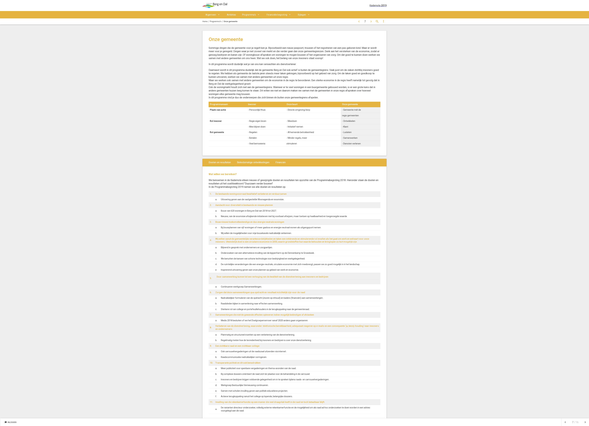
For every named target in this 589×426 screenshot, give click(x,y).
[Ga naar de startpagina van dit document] (214, 5)
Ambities (231, 14)
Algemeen (211, 14)
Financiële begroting (277, 14)
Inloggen (10, 422)
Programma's (249, 14)
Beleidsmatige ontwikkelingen (253, 162)
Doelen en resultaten (220, 162)
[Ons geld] (371, 21)
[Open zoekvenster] (377, 21)
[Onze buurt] (359, 21)
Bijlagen (302, 14)
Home (205, 21)
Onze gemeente (230, 21)
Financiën (280, 162)
